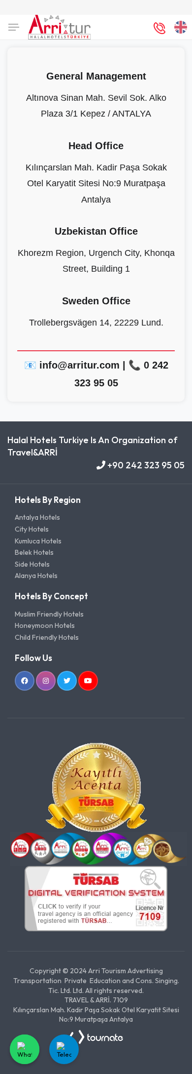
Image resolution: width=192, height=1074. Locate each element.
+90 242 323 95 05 (145, 465)
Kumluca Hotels (38, 541)
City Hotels (32, 529)
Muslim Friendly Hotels (49, 614)
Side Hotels (32, 564)
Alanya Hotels (36, 575)
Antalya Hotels (37, 517)
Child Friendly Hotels (47, 637)
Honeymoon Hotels (45, 625)
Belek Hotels (34, 552)
